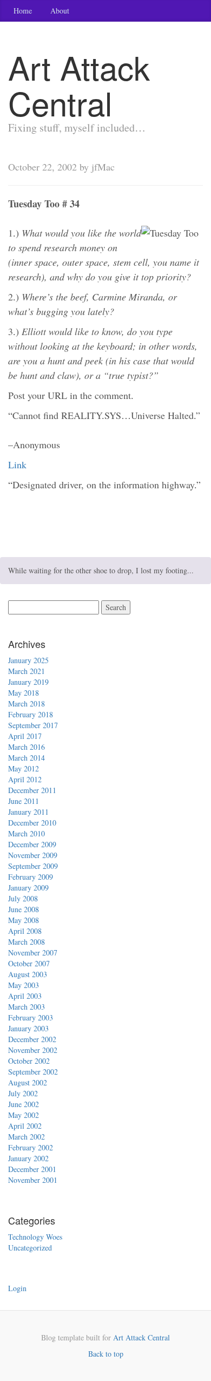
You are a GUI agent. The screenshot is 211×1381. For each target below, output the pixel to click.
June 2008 (23, 909)
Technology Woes (35, 1237)
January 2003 (28, 1028)
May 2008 (23, 920)
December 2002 (32, 1039)
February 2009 (30, 877)
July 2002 (23, 1093)
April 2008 (25, 931)
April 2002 (25, 1126)
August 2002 (27, 1082)
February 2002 (30, 1147)
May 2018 (23, 693)
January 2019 (28, 682)
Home (23, 10)
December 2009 (32, 844)
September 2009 (33, 866)
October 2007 (29, 963)
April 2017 (25, 736)
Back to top (105, 1354)
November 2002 (32, 1050)
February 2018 (30, 714)
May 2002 (23, 1115)
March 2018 (26, 703)
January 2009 (28, 887)
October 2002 (29, 1061)
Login (17, 1288)
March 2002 (26, 1136)
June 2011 (23, 801)
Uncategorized (30, 1247)
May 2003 (23, 985)
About (59, 10)
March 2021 (26, 671)
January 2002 (28, 1158)
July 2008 (23, 898)
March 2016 (26, 747)
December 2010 (32, 822)
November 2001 (32, 1180)
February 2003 (30, 1017)
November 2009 (32, 855)
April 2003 (25, 996)
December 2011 (32, 790)
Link (17, 464)
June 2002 (23, 1104)
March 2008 (26, 942)
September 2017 (33, 725)
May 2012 (23, 768)
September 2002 (33, 1071)
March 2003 (26, 1007)
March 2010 (26, 833)
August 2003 (27, 974)
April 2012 (25, 779)
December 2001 (32, 1169)
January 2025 (28, 660)
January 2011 (28, 812)
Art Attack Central (141, 1337)
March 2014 (26, 757)
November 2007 (32, 952)
